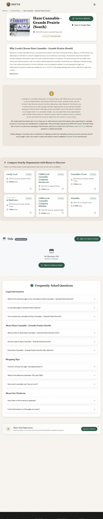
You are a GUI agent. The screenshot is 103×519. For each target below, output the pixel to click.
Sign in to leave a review (89, 239)
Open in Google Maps (82, 25)
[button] (14, 73)
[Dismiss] (98, 426)
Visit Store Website (82, 19)
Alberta (5, 11)
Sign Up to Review (89, 429)
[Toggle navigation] (94, 4)
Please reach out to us (77, 126)
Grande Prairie (15, 11)
